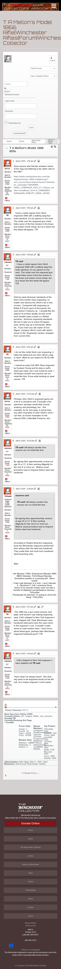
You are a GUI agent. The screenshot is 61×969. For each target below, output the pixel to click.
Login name (10, 101)
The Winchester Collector (30, 847)
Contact (30, 907)
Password (9, 111)
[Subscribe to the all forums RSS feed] (5, 707)
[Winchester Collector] (30, 6)
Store (30, 873)
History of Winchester (30, 864)
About (30, 839)
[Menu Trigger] (54, 5)
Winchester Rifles (36, 141)
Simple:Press (30, 773)
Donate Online (30, 823)
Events (30, 856)
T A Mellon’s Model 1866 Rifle (51, 141)
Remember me (15, 123)
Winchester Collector (37, 966)
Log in (30, 916)
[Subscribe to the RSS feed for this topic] (55, 146)
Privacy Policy (30, 923)
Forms (30, 899)
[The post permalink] (35, 161)
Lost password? (19, 133)
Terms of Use (30, 926)
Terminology (31, 890)
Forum (21, 141)
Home (9, 141)
